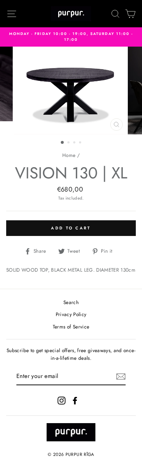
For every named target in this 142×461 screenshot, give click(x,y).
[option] (71, 37)
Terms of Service (71, 326)
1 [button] (62, 143)
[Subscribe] (121, 376)
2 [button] (69, 143)
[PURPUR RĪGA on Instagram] (62, 400)
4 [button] (81, 143)
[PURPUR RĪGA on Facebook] (75, 400)
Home (68, 155)
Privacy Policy (71, 314)
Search (71, 302)
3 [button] (75, 143)
